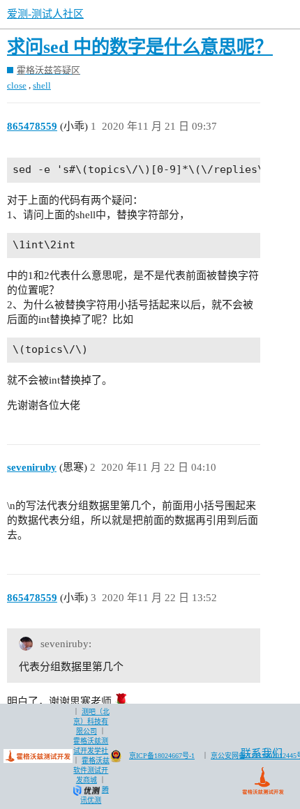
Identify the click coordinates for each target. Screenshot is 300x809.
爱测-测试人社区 (45, 14)
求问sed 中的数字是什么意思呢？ (140, 47)
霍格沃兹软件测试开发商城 (91, 770)
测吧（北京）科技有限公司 (91, 721)
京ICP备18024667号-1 (162, 755)
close (17, 85)
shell (42, 85)
